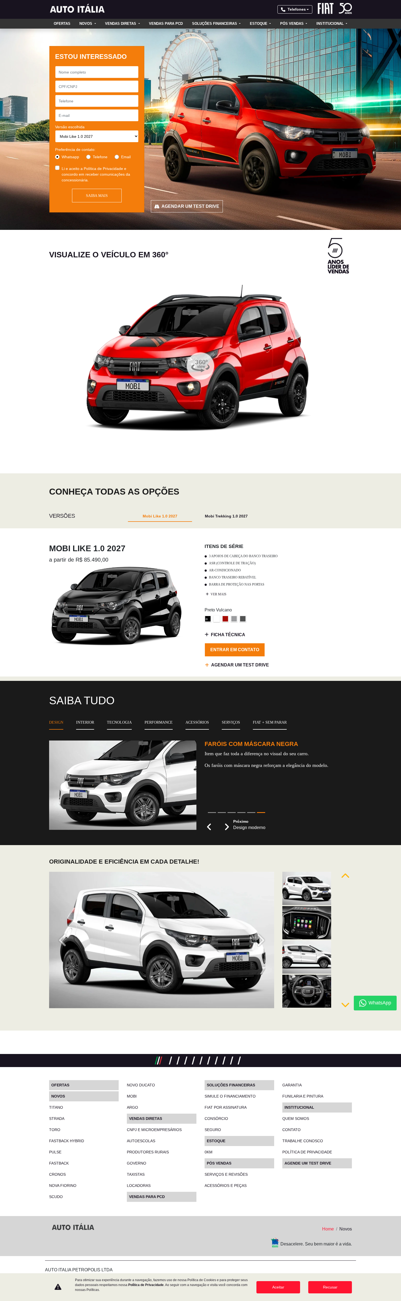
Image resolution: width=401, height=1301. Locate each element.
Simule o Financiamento (230, 1096)
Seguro (213, 1130)
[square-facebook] (55, 1243)
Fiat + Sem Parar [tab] (270, 722)
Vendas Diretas (121, 24)
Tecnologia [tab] (119, 722)
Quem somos (295, 1118)
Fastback (59, 1163)
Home (328, 1229)
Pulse (55, 1152)
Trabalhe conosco (302, 1141)
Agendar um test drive (190, 206)
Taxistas (136, 1174)
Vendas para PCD (166, 24)
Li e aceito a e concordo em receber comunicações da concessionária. (96, 174)
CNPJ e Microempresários (154, 1130)
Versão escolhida (70, 127)
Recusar (330, 1287)
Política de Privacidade (103, 168)
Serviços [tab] (231, 722)
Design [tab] (56, 722)
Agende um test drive (308, 1163)
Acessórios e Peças (226, 1185)
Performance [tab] (159, 722)
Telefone (100, 157)
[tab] (160, 516)
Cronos (57, 1174)
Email (126, 157)
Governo (136, 1163)
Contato (291, 1130)
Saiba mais (97, 196)
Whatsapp (70, 157)
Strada (56, 1118)
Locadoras (139, 1185)
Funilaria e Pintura (302, 1096)
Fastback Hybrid (66, 1141)
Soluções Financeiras (215, 24)
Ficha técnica (228, 634)
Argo (132, 1107)
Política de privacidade (307, 1152)
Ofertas (62, 24)
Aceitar (278, 1287)
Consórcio (216, 1118)
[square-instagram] (68, 1243)
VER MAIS (218, 594)
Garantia (292, 1085)
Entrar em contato (234, 649)
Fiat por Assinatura (226, 1107)
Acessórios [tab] (197, 722)
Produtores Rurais (148, 1152)
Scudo (56, 1197)
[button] (209, 827)
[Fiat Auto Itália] (77, 9)
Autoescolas (141, 1141)
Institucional (330, 24)
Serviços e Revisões (226, 1174)
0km (209, 1152)
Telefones (297, 9)
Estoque (259, 24)
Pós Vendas (292, 24)
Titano (56, 1107)
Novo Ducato (141, 1085)
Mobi (132, 1096)
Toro (54, 1130)
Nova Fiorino (62, 1185)
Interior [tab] (85, 722)
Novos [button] (86, 24)
